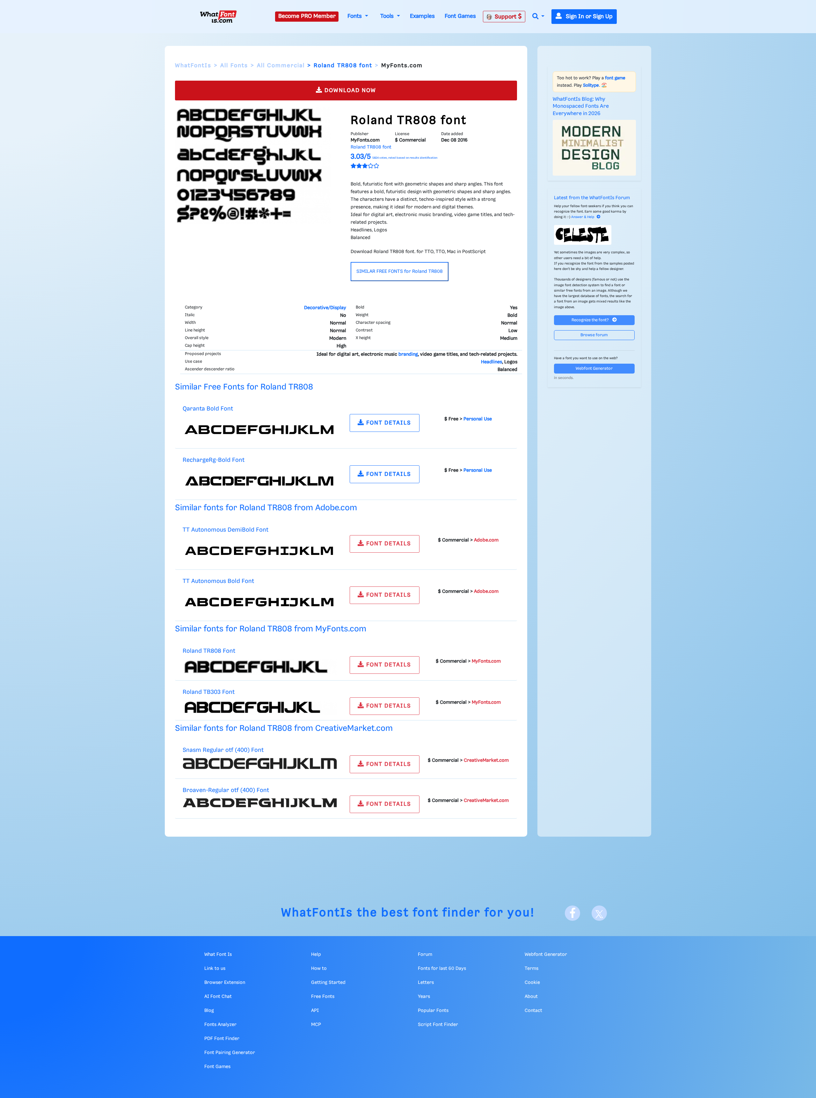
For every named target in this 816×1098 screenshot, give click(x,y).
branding (408, 354)
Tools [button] (387, 16)
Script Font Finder (438, 1024)
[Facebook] (572, 913)
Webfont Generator (594, 369)
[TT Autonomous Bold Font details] (260, 602)
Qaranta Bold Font (208, 409)
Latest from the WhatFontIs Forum (592, 197)
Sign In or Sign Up (588, 16)
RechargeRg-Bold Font (213, 460)
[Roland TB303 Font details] (260, 707)
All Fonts (234, 66)
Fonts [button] (355, 16)
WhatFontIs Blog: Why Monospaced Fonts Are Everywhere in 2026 (581, 106)
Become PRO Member (307, 16)
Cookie (532, 982)
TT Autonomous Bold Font (218, 581)
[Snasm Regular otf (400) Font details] (260, 763)
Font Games (460, 16)
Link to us (214, 968)
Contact (533, 1010)
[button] (538, 16)
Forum (425, 954)
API (315, 1010)
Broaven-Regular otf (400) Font (226, 790)
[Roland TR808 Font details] (260, 666)
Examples (422, 16)
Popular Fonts (433, 1010)
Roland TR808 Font (209, 651)
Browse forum (594, 335)
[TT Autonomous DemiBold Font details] (260, 550)
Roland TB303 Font (209, 692)
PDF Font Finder (221, 1038)
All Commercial (281, 66)
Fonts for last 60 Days (442, 968)
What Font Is (218, 954)
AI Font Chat (218, 996)
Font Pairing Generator (229, 1052)
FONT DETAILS (387, 423)
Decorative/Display (325, 307)
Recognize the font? (591, 320)
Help (316, 954)
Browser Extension (224, 982)
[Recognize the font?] (594, 235)
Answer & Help (582, 217)
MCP (316, 1024)
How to (319, 968)
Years (424, 996)
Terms (531, 968)
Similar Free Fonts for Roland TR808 (244, 387)
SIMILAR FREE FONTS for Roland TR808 (399, 271)
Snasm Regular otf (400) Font (223, 750)
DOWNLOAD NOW (349, 90)
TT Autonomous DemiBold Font (225, 530)
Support (506, 17)
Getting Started (328, 982)
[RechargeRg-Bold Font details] (260, 481)
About (531, 996)
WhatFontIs (193, 66)
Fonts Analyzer (220, 1024)
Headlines (491, 362)
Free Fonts (322, 996)
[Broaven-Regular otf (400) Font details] (260, 802)
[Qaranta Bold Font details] (260, 430)
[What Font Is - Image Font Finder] (218, 16)
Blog (209, 1010)
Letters (426, 982)
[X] (599, 913)
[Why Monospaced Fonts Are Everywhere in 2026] (594, 147)
